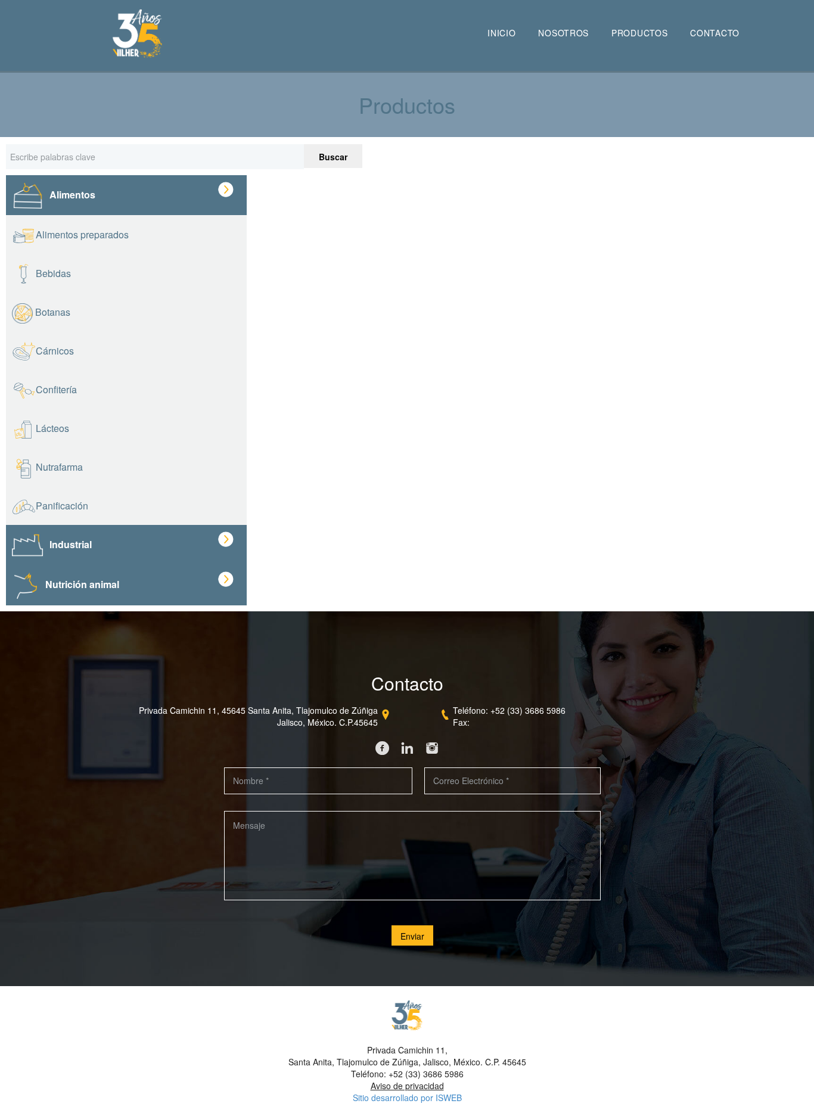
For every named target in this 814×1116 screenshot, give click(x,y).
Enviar (412, 936)
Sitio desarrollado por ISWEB (407, 1097)
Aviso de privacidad (407, 1086)
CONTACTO (715, 33)
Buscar (333, 157)
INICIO (501, 33)
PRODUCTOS (639, 33)
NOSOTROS (563, 33)
